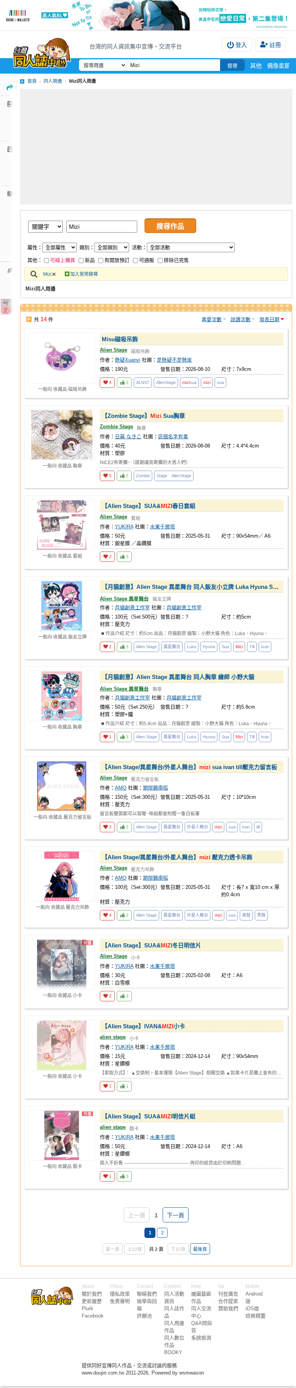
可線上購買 (62, 260)
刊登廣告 (228, 1294)
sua (189, 382)
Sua (225, 646)
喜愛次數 (212, 319)
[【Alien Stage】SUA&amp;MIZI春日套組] (62, 525)
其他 (256, 65)
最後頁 (200, 1249)
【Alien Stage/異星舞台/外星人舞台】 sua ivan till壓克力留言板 (189, 767)
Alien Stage (113, 350)
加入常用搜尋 (84, 274)
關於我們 (92, 1294)
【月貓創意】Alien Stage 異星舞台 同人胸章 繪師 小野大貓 (178, 677)
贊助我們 (228, 1308)
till (258, 827)
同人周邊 (53, 81)
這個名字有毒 (173, 436)
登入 (241, 45)
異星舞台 (171, 646)
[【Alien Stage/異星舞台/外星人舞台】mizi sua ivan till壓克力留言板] (62, 786)
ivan (246, 827)
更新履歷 (92, 1301)
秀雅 (261, 915)
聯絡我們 (147, 1294)
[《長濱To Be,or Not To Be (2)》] (148, 15)
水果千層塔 (162, 527)
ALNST (143, 382)
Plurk (87, 1308)
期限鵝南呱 (155, 788)
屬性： (34, 247)
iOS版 (252, 1308)
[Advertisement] (156, 147)
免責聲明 (120, 1301)
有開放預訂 (117, 260)
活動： (139, 247)
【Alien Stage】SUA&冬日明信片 (151, 945)
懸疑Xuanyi (127, 360)
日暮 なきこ (128, 436)
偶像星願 (278, 65)
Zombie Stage (116, 426)
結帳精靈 (256, 1316)
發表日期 (269, 319)
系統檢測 (201, 1338)
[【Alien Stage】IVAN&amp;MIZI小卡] (62, 1045)
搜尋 (232, 66)
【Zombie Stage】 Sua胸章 (143, 415)
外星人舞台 (197, 827)
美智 (246, 915)
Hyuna (209, 646)
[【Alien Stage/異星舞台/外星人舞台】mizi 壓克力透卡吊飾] (62, 876)
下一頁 (175, 1215)
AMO (120, 788)
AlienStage (166, 382)
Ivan (265, 646)
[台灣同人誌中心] (42, 51)
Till (251, 646)
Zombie (143, 475)
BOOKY (173, 1352)
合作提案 (228, 1301)
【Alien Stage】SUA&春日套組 (148, 506)
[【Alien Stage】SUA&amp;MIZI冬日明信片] (62, 964)
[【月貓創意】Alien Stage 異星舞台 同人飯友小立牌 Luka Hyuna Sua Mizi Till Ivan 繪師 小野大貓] (62, 605)
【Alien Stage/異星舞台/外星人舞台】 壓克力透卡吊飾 (177, 857)
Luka (191, 646)
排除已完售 (176, 260)
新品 (90, 260)
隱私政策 (120, 1294)
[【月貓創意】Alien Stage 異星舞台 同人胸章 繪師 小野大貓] (62, 696)
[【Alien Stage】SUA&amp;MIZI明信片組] (62, 1135)
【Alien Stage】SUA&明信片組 (148, 1116)
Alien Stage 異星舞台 (124, 599)
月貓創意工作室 (132, 607)
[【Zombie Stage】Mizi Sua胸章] (62, 434)
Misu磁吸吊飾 (120, 339)
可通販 (146, 260)
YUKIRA (124, 527)
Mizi (47, 274)
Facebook (93, 1316)
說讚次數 (240, 319)
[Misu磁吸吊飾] (62, 358)
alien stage (113, 1037)
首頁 (32, 81)
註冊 (275, 45)
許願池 (144, 1316)
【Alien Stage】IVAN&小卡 (143, 1026)
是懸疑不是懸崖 (174, 360)
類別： (86, 247)
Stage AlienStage (173, 475)
